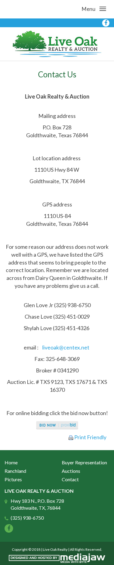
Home (11, 462)
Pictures (13, 479)
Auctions (71, 471)
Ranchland (15, 471)
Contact (70, 479)
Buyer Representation (84, 462)
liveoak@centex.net (65, 347)
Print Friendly (89, 437)
